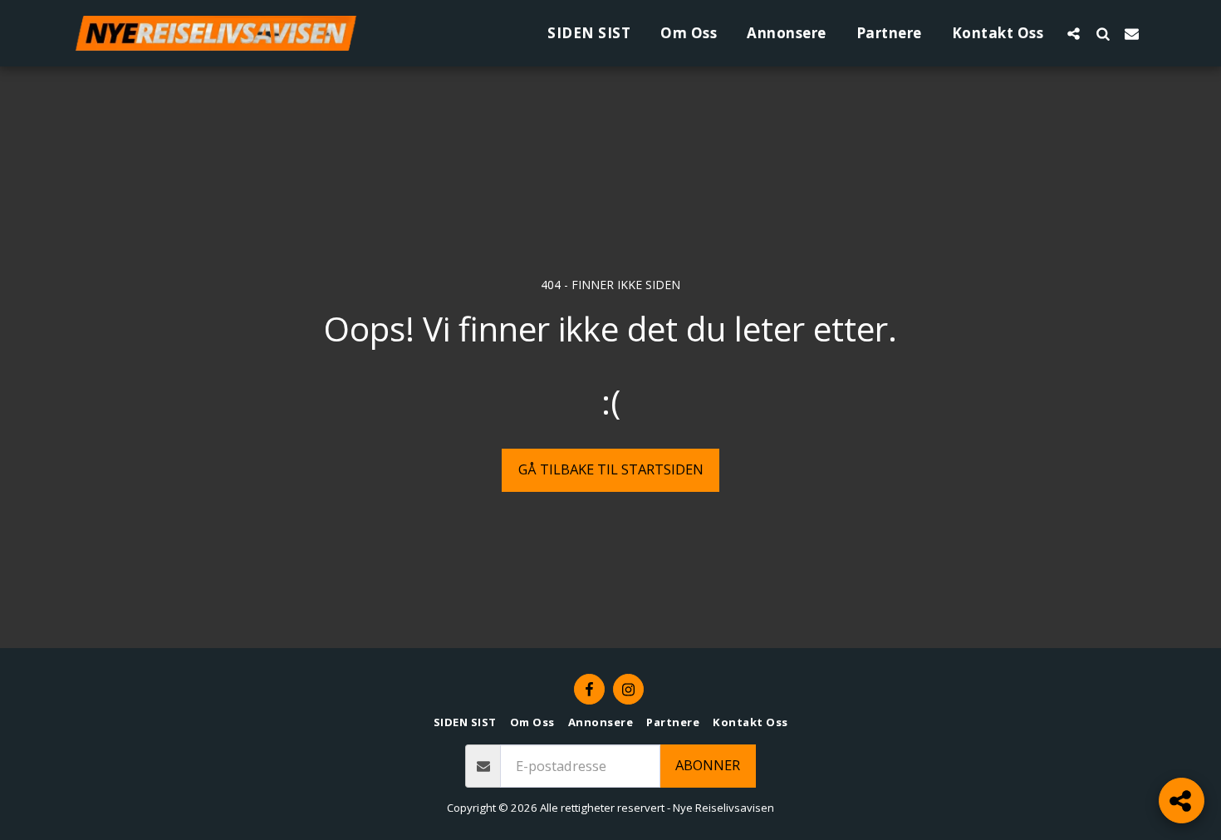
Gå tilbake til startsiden (611, 469)
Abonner (707, 764)
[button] (1073, 33)
